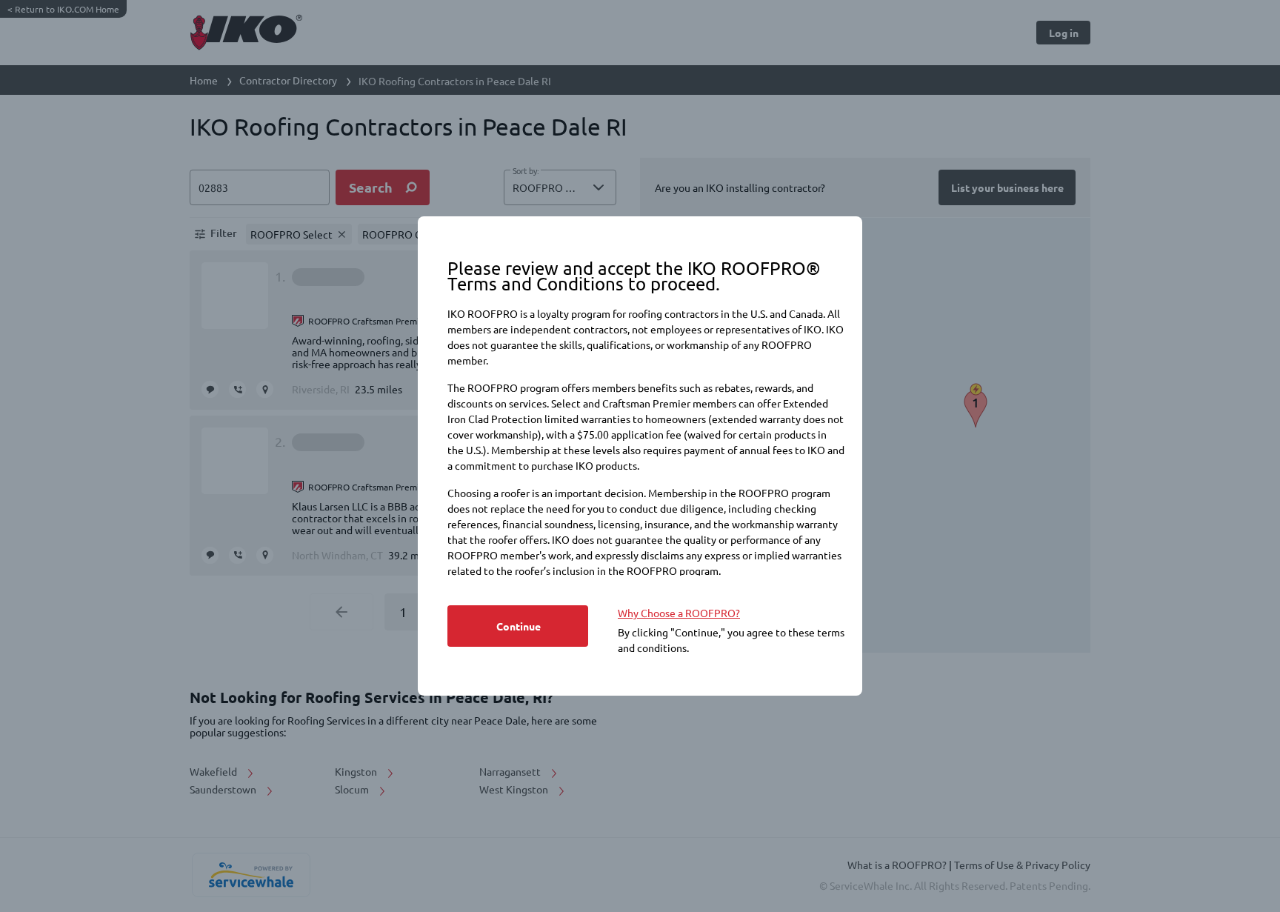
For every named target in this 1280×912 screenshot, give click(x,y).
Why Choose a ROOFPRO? (679, 612)
